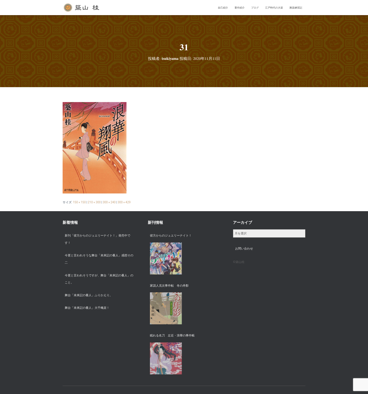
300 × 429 (124, 202)
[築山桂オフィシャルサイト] (81, 7)
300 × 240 (109, 202)
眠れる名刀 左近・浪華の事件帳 (172, 335)
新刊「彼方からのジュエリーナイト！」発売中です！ (97, 239)
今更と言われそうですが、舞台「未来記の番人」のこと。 (99, 279)
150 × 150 (79, 202)
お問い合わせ (244, 248)
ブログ (255, 7)
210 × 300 (94, 202)
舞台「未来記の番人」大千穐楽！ (87, 307)
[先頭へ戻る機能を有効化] (359, 385)
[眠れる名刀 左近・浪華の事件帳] (166, 358)
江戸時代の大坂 (274, 7)
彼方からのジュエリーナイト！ (171, 235)
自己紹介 (223, 7)
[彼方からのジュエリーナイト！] (166, 258)
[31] (94, 147)
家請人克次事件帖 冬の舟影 (169, 285)
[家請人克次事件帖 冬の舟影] (166, 308)
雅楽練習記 (295, 7)
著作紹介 (239, 7)
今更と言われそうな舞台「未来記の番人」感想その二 (99, 259)
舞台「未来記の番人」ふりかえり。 (88, 295)
